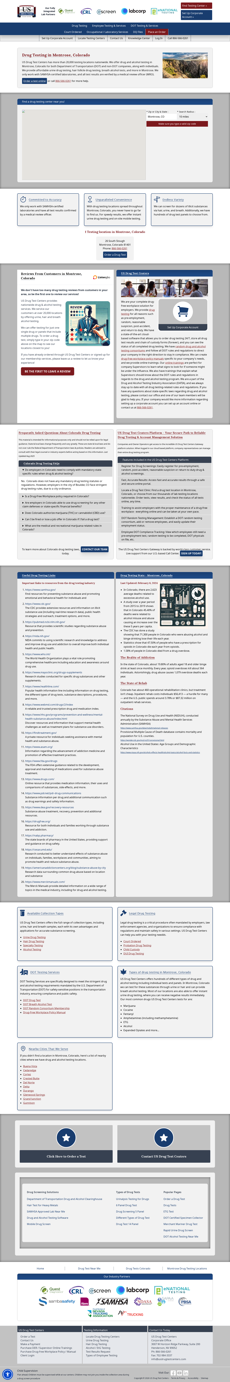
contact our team (94, 549)
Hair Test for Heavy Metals (42, 1205)
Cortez (27, 1074)
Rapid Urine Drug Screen (178, 1230)
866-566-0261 (63, 81)
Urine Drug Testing (34, 937)
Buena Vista (30, 1066)
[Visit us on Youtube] (179, 1372)
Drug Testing (79, 25)
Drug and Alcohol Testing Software (47, 1218)
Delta (26, 1086)
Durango (28, 1090)
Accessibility (193, 1378)
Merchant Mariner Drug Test (180, 1224)
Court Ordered (73, 32)
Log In (159, 38)
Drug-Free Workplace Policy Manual (44, 1012)
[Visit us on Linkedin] (185, 1372)
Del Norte (29, 1082)
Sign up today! (191, 553)
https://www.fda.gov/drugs (41, 761)
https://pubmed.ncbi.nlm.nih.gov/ (45, 622)
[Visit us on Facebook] (173, 1372)
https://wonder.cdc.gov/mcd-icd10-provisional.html (142, 740)
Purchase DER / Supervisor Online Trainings (46, 1348)
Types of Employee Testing (101, 1355)
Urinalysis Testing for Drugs (132, 1199)
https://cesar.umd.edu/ (38, 849)
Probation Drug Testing (137, 945)
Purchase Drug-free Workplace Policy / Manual (48, 1351)
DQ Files (138, 32)
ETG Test (169, 1211)
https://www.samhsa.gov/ (40, 589)
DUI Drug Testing (133, 953)
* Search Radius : (186, 111)
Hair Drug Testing (33, 941)
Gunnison (29, 1103)
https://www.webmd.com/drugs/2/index (49, 704)
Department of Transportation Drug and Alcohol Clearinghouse (64, 1199)
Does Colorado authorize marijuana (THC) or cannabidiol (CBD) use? (65, 513)
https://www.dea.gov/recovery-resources (49, 807)
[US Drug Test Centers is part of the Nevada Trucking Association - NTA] (100, 1312)
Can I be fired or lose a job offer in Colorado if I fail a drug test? (62, 519)
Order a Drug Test (115, 254)
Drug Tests (170, 1205)
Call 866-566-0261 (178, 38)
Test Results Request (98, 1351)
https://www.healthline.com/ (42, 686)
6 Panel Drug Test (126, 1205)
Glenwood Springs (34, 1094)
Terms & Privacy (178, 1378)
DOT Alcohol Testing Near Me (181, 1236)
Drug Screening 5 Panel (130, 1211)
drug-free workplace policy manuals (142, 358)
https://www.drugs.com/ (39, 779)
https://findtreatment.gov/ (41, 733)
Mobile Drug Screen (39, 1224)
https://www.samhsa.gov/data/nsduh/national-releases (144, 728)
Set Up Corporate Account (57, 38)
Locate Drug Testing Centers (103, 1336)
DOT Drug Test (32, 1000)
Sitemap (204, 1378)
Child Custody (131, 949)
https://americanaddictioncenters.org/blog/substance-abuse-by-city (65, 867)
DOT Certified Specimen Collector (183, 1218)
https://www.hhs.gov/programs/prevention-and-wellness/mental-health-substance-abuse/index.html (64, 716)
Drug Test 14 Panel (127, 1224)
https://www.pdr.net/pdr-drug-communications (53, 793)
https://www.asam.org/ (39, 747)
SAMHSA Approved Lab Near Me (46, 1211)
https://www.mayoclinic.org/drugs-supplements (53, 672)
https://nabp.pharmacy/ (39, 835)
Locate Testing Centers (91, 38)
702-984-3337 (164, 1355)
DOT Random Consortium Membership (46, 1008)
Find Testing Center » (194, 5)
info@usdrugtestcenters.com (168, 1359)
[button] (7, 1374)
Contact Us (116, 38)
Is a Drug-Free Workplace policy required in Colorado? (57, 496)
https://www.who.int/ (37, 654)
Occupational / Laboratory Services (107, 32)
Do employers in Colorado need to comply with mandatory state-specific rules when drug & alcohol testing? (62, 471)
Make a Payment (30, 1344)
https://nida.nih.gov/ (37, 636)
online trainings (174, 362)
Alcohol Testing (32, 949)
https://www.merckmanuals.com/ (45, 882)
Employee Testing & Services (109, 25)
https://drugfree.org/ (37, 821)
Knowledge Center (139, 38)
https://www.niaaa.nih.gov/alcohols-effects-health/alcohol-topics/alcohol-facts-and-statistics (160, 752)
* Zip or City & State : (157, 111)
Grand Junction (32, 1099)
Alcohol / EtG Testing (98, 1348)
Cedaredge (29, 1070)
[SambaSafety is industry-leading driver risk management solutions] (57, 1301)
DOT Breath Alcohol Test (37, 1004)
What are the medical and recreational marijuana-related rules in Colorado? (62, 527)
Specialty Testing (33, 945)
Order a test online (34, 81)
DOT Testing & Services (144, 25)
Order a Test (27, 1336)
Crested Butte (31, 1078)
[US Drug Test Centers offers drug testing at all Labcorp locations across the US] (133, 11)
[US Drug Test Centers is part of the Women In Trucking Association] (130, 1312)
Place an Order (157, 32)
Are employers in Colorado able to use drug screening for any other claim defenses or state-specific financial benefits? (63, 504)
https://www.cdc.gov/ (38, 604)
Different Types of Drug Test (133, 1218)
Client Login (27, 1355)
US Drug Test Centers (159, 1378)
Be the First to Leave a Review (47, 371)
